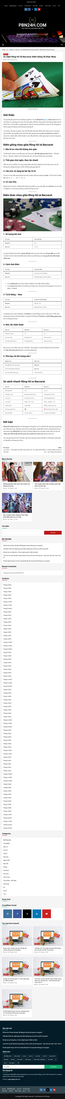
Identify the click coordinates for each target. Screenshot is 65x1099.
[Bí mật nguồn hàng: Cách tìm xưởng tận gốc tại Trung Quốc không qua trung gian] (17, 999)
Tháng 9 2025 (7, 612)
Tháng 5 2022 (7, 733)
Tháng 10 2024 (7, 649)
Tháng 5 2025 (7, 625)
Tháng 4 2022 (7, 737)
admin (6, 59)
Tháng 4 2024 (7, 666)
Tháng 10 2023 (7, 686)
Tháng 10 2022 (7, 726)
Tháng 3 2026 (7, 591)
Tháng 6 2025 (7, 622)
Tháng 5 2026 (7, 588)
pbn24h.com (32, 25)
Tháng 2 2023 (7, 713)
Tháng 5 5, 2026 (13, 488)
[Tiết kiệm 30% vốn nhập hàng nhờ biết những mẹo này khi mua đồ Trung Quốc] (48, 936)
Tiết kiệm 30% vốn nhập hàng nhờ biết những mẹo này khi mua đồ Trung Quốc (25, 549)
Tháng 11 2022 (7, 723)
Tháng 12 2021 (7, 750)
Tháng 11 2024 (7, 645)
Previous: (17, 450)
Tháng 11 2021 (7, 753)
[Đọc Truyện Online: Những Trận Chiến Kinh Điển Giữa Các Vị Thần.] (17, 503)
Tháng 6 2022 (7, 730)
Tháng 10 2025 (7, 608)
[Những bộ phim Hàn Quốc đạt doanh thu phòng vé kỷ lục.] (17, 472)
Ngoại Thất (6, 860)
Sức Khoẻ (6, 870)
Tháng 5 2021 (7, 764)
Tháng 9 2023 (7, 689)
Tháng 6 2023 (7, 699)
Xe (4, 887)
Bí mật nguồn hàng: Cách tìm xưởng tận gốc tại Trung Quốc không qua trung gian (26, 561)
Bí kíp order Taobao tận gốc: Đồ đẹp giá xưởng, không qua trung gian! (23, 545)
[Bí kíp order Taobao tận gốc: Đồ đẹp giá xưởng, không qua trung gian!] (17, 936)
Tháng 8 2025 (7, 615)
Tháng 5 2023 (7, 703)
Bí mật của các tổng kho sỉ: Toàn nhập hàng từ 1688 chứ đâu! (20, 552)
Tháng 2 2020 (7, 808)
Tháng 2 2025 (7, 635)
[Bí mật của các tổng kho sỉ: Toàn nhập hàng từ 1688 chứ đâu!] (17, 967)
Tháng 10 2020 (7, 781)
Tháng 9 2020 (7, 784)
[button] (3, 44)
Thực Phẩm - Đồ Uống (39, 1059)
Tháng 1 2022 (7, 747)
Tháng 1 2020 (7, 811)
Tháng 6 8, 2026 (13, 952)
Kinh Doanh (27, 5)
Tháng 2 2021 (7, 767)
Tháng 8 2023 (7, 693)
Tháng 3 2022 (7, 740)
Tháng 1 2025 (7, 639)
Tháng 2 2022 (7, 743)
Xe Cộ (54, 5)
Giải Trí (5, 54)
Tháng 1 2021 (7, 770)
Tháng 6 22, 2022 (13, 59)
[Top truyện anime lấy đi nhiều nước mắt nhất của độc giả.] (48, 472)
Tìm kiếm (5, 526)
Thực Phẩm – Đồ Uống (9, 880)
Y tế (59, 5)
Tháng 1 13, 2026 (13, 519)
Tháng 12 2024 (7, 642)
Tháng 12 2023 (7, 679)
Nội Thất (35, 5)
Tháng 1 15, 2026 (45, 488)
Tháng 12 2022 (7, 720)
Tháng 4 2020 (7, 801)
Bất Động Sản (13, 5)
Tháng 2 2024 (7, 672)
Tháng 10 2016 (7, 824)
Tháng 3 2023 (7, 710)
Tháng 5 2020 (7, 797)
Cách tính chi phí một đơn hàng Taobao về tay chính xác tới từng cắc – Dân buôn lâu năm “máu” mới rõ (32, 556)
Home (6, 5)
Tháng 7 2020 (7, 791)
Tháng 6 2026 (7, 585)
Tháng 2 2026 (7, 595)
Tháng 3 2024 (7, 669)
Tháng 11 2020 (7, 777)
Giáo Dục (6, 857)
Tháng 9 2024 (7, 652)
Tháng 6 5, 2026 (13, 982)
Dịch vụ (5, 846)
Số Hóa (41, 5)
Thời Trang (48, 5)
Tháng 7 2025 (7, 618)
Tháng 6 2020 (7, 794)
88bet (45, 119)
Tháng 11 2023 (7, 683)
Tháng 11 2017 (7, 814)
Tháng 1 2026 (7, 598)
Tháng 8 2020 (7, 787)
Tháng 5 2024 (7, 662)
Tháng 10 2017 (7, 818)
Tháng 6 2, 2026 (13, 1015)
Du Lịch (21, 5)
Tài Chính (6, 873)
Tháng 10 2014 (7, 828)
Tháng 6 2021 (7, 760)
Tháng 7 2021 (7, 757)
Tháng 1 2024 (7, 676)
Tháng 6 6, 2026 (44, 952)
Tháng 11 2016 (7, 821)
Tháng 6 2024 (7, 659)
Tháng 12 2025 (7, 601)
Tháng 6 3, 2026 (44, 984)
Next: (47, 450)
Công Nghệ (6, 843)
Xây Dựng (6, 884)
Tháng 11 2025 (7, 605)
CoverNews (38, 1096)
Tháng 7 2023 (7, 696)
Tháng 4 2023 (7, 706)
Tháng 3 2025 (7, 632)
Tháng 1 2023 (7, 716)
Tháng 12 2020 (7, 774)
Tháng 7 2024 (7, 656)
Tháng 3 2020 (7, 804)
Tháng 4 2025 (7, 629)
